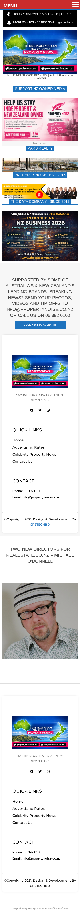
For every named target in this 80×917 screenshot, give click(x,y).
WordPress (62, 908)
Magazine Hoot (36, 908)
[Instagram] (48, 410)
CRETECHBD (40, 525)
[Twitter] (40, 410)
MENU (10, 6)
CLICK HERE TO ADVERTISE (40, 324)
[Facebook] (32, 410)
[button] (75, 5)
